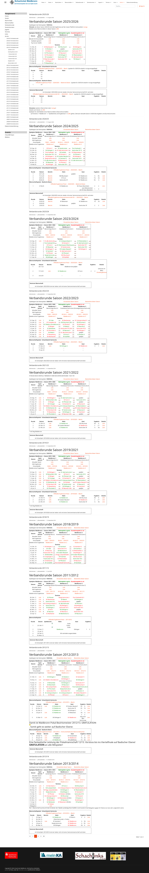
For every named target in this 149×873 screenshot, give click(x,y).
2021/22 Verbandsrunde (12, 67)
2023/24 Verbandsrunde (12, 43)
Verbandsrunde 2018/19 (39, 517)
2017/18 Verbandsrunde (12, 81)
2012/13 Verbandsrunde (12, 103)
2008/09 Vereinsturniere (12, 124)
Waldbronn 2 (63, 144)
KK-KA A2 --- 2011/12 (64, 591)
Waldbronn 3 (78, 144)
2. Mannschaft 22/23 (12, 56)
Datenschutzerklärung (11, 126)
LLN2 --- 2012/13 (51, 671)
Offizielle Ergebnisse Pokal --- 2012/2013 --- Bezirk (60, 702)
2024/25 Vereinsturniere (12, 40)
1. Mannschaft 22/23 (12, 54)
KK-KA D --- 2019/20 (82, 392)
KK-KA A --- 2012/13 (65, 671)
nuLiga (85, 27)
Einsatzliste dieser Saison (71, 129)
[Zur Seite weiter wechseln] (41, 836)
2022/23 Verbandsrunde (12, 47)
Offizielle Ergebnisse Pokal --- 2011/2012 (60, 619)
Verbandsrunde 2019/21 (39, 443)
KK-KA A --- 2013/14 (64, 780)
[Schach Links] (92, 856)
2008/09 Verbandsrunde (12, 121)
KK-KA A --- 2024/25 (63, 142)
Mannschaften (9, 23)
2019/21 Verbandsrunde (12, 72)
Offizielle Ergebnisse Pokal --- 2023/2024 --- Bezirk (68, 262)
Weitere (7, 137)
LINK (57, 29)
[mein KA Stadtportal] (57, 855)
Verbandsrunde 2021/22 (39, 365)
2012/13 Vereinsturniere (12, 106)
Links (6, 34)
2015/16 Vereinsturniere (12, 92)
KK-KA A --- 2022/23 (67, 314)
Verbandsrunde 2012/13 (39, 647)
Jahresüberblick (41, 17)
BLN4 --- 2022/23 (52, 314)
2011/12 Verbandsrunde (12, 108)
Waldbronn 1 (50, 144)
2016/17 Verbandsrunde (12, 85)
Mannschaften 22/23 (12, 63)
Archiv (7, 36)
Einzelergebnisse (102, 272)
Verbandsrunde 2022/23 (39, 291)
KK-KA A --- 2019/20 (67, 392)
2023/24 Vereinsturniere (12, 45)
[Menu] (5, 2)
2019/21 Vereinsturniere (12, 74)
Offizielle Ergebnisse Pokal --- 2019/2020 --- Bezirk (68, 419)
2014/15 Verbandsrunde (12, 94)
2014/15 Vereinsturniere (12, 97)
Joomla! (7, 870)
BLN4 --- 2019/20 (52, 392)
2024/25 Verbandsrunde (12, 38)
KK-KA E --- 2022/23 (82, 314)
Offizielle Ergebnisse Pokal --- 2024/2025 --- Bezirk (53, 68)
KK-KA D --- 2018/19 (78, 540)
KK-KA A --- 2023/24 (66, 235)
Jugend (7, 29)
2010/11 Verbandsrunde (12, 112)
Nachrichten (8, 20)
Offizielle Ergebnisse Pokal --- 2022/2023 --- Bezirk (68, 342)
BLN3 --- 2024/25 (50, 142)
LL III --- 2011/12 (50, 591)
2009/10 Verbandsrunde (12, 117)
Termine (7, 32)
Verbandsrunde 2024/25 (39, 119)
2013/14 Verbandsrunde (12, 99)
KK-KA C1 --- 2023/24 (83, 235)
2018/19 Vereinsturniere (12, 79)
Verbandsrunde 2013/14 (39, 756)
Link (50, 39)
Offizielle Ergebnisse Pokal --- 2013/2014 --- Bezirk (60, 813)
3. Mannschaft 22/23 (12, 58)
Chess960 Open (9, 135)
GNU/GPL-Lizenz (23, 870)
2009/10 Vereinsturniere (12, 119)
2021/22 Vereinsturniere (12, 70)
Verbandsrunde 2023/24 (39, 211)
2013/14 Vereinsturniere (12, 101)
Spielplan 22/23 (11, 49)
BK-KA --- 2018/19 (63, 540)
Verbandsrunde (9, 25)
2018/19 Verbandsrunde (12, 76)
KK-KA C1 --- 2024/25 (78, 142)
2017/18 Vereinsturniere (12, 83)
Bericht (50, 176)
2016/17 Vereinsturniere (12, 88)
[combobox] (125, 6)
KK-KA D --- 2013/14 (79, 780)
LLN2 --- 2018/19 (49, 540)
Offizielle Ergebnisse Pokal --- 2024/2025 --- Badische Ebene (53, 82)
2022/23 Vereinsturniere (12, 65)
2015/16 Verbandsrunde (12, 90)
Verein (7, 18)
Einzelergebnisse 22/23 (13, 52)
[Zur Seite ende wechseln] (43, 836)
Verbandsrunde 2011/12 (39, 568)
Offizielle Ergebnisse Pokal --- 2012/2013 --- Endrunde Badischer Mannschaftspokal (60, 732)
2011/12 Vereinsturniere (12, 110)
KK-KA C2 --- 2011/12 (78, 591)
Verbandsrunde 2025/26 (39, 14)
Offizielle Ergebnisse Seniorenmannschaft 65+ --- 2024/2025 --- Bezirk (53, 94)
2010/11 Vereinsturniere (12, 115)
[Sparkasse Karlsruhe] (22, 855)
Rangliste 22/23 (11, 61)
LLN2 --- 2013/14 (50, 780)
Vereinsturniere (9, 27)
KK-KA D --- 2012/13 (80, 671)
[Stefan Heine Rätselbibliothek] (127, 856)
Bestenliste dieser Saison (92, 129)
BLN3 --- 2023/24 (50, 235)
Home (7, 16)
